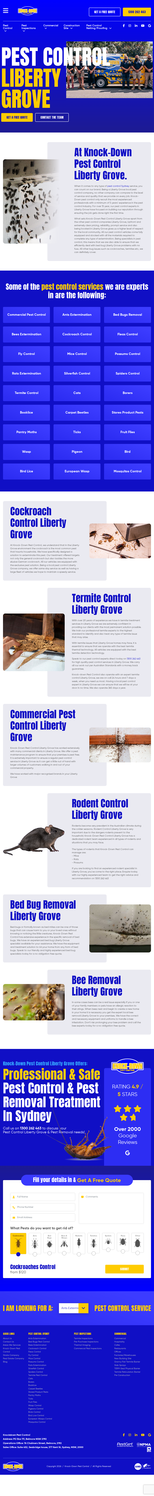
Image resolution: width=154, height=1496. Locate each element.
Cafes (117, 1345)
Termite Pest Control (37, 1375)
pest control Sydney (118, 186)
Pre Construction (122, 1375)
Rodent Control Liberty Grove (100, 809)
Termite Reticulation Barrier (127, 1372)
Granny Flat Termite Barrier (127, 1362)
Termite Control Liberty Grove (101, 604)
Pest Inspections (29, 27)
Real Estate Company (13, 1358)
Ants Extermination (37, 1338)
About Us (7, 1338)
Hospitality (119, 1342)
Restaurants (120, 1348)
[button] (5, 11)
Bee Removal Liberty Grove (97, 986)
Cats (30, 1379)
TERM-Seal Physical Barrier (127, 1369)
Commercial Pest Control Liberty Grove (42, 725)
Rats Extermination (37, 1365)
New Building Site (122, 1358)
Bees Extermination (37, 1345)
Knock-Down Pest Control (77, 1466)
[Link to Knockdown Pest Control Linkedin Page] (136, 1435)
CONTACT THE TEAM (51, 117)
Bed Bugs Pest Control (39, 1342)
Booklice (32, 1385)
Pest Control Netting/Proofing (97, 27)
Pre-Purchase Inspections (86, 1342)
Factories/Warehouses (125, 1355)
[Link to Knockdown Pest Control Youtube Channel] (143, 1435)
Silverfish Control (36, 1369)
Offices (117, 1352)
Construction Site (72, 27)
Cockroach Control (37, 1348)
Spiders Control (35, 1372)
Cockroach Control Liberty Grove (38, 522)
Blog (5, 1362)
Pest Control (7, 27)
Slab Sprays (120, 1365)
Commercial (50, 25)
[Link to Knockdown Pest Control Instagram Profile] (129, 1435)
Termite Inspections (83, 1338)
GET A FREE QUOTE (104, 12)
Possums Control (36, 1362)
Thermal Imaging (82, 1345)
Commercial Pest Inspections (88, 1348)
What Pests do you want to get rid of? (41, 1228)
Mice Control (34, 1358)
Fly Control (33, 1355)
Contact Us (8, 1342)
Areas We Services (12, 1345)
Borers (31, 1382)
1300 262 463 (137, 12)
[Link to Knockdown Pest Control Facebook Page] (124, 1435)
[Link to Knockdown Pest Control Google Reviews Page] (149, 1435)
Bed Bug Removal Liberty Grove (43, 910)
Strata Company (11, 1355)
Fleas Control (34, 1352)
